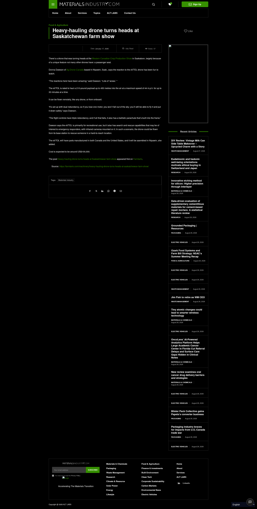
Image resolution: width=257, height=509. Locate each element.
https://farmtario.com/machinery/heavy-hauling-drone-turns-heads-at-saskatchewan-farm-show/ (104, 166)
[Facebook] (89, 191)
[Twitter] (96, 191)
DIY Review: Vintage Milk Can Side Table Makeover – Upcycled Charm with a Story (188, 143)
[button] (153, 4)
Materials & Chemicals (181, 191)
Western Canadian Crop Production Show (112, 58)
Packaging (176, 233)
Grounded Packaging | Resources (184, 227)
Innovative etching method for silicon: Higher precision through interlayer (187, 183)
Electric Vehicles (179, 242)
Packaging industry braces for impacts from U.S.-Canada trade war (188, 429)
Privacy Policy (75, 475)
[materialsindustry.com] (76, 463)
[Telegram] (114, 191)
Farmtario (137, 158)
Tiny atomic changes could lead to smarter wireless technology (186, 312)
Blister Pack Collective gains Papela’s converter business (187, 412)
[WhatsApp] (108, 191)
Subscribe (93, 470)
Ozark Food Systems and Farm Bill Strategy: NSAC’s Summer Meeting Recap (186, 253)
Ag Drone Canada (75, 69)
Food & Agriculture (58, 25)
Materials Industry (65, 180)
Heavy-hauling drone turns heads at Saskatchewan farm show (87, 158)
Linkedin (186, 483)
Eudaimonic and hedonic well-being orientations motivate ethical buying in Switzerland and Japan (186, 163)
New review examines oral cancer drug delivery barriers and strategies (187, 375)
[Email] (120, 191)
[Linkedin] (102, 191)
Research (175, 172)
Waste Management (180, 151)
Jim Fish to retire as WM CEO (188, 297)
